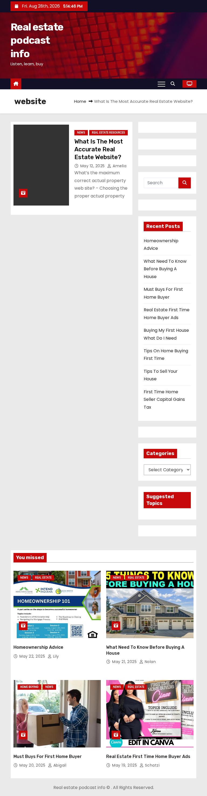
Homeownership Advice (38, 647)
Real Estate (43, 578)
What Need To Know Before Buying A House (165, 269)
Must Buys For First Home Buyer (47, 756)
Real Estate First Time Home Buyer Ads (148, 756)
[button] (174, 84)
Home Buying (29, 687)
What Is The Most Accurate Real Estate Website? (98, 149)
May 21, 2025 (125, 661)
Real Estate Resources (108, 133)
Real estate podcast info (37, 40)
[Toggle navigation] (161, 84)
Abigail (59, 765)
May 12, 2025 (93, 166)
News (81, 133)
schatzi (152, 765)
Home (80, 101)
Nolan (149, 661)
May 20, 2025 (33, 765)
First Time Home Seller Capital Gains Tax (164, 399)
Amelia (119, 166)
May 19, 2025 (125, 765)
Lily (55, 656)
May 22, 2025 (32, 656)
